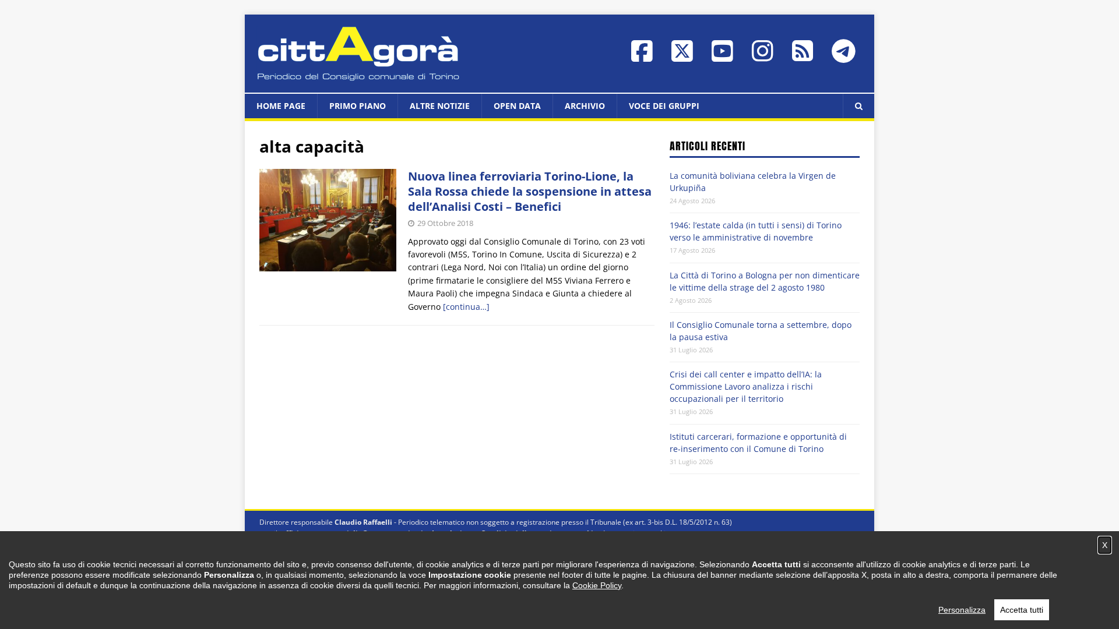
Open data (517, 105)
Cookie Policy (596, 585)
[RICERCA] (858, 106)
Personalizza (962, 609)
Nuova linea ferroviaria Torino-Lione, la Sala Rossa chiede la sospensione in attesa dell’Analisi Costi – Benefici (530, 191)
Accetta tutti (1021, 609)
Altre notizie (440, 105)
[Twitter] (682, 56)
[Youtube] (722, 56)
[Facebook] (642, 56)
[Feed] (802, 56)
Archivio (585, 105)
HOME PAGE (280, 105)
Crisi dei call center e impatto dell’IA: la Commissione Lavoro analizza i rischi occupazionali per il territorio (746, 386)
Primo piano (357, 105)
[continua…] (466, 306)
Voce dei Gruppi (664, 105)
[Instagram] (762, 56)
